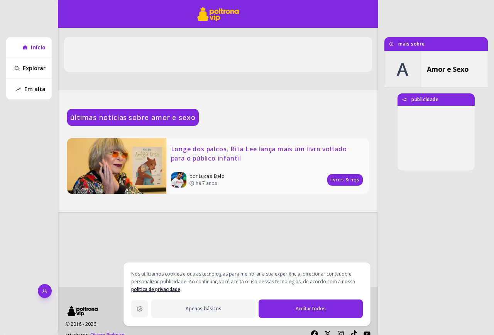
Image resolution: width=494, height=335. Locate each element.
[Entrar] (45, 291)
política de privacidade (155, 289)
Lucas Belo (212, 176)
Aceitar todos (311, 308)
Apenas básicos (204, 308)
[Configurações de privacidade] (139, 308)
